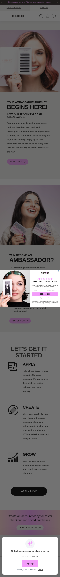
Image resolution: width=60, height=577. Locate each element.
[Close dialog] (58, 271)
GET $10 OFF (45, 294)
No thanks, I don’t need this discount (45, 298)
